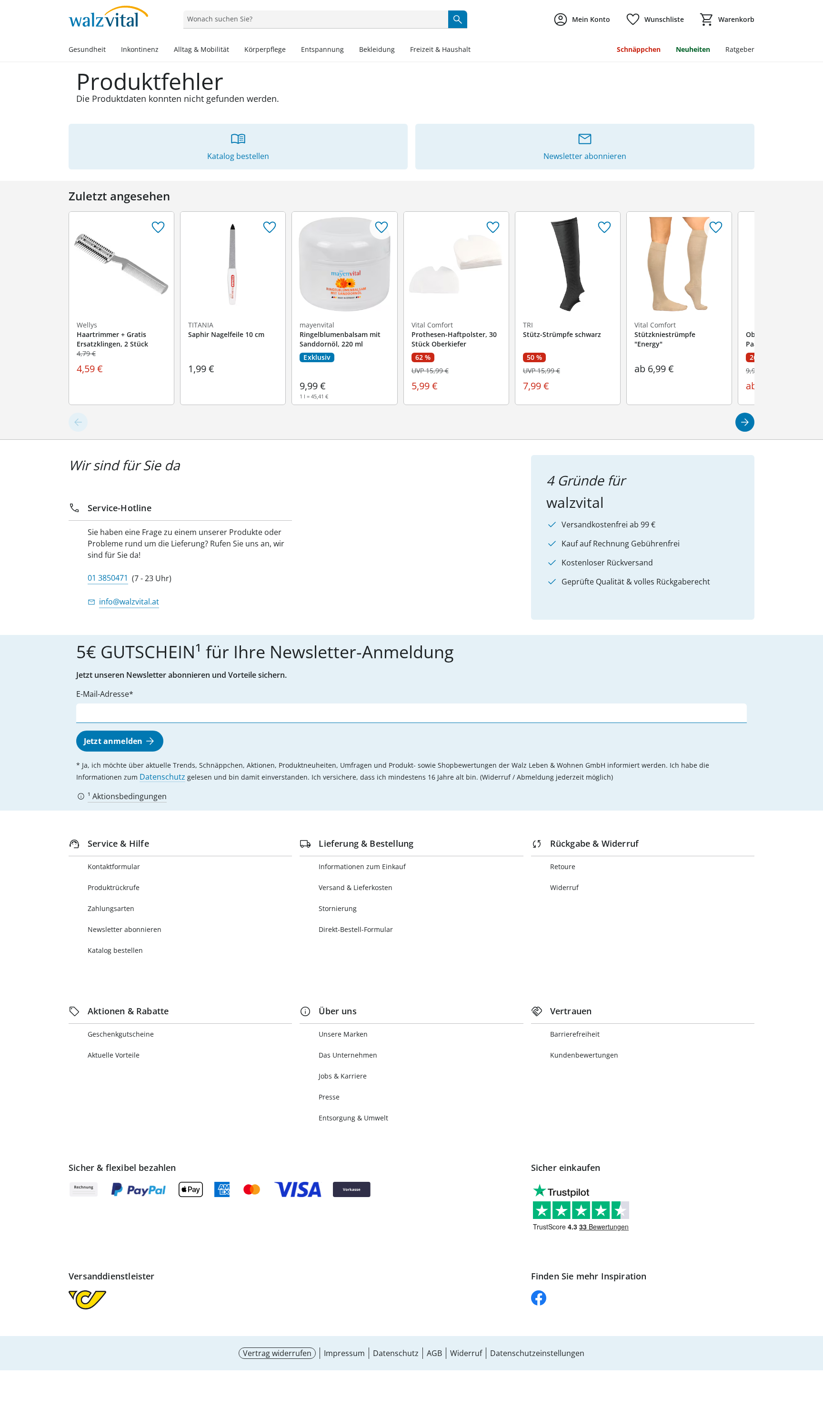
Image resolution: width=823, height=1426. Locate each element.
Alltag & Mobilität (201, 49)
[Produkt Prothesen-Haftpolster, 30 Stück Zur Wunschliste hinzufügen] (493, 227)
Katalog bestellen (115, 950)
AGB (434, 1353)
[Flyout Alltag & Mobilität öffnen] (233, 50)
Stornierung (338, 908)
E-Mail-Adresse (102, 694)
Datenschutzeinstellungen (537, 1353)
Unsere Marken (343, 1034)
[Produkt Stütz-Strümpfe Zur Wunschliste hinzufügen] (604, 227)
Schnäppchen (639, 49)
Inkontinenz (140, 49)
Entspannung (322, 49)
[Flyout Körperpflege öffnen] (289, 50)
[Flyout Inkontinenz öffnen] (162, 50)
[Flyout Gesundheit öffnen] (109, 50)
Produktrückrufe (114, 887)
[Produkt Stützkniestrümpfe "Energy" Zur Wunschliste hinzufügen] (716, 227)
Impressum (344, 1353)
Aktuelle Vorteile (114, 1055)
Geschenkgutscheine (121, 1034)
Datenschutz (162, 777)
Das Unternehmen (348, 1055)
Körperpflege (265, 49)
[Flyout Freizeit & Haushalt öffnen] (474, 50)
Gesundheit (87, 49)
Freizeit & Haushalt (440, 49)
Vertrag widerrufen (277, 1353)
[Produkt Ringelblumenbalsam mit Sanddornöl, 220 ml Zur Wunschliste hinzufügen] (381, 227)
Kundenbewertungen (584, 1055)
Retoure (562, 866)
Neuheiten (693, 49)
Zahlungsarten (111, 908)
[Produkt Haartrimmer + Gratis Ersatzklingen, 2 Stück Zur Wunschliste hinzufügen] (158, 227)
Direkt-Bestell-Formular (356, 929)
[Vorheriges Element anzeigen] (78, 422)
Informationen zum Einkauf (362, 866)
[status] (313, 19)
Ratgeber (739, 49)
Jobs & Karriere (343, 1075)
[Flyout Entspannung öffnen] (347, 50)
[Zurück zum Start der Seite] (811, 1357)
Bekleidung (377, 49)
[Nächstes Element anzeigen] (744, 422)
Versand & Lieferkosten (355, 887)
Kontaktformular (114, 866)
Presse (329, 1096)
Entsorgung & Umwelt (353, 1117)
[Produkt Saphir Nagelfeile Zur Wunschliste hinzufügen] (269, 227)
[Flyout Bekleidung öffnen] (398, 50)
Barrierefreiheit (575, 1034)
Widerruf (564, 887)
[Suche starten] (457, 19)
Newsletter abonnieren (124, 929)
